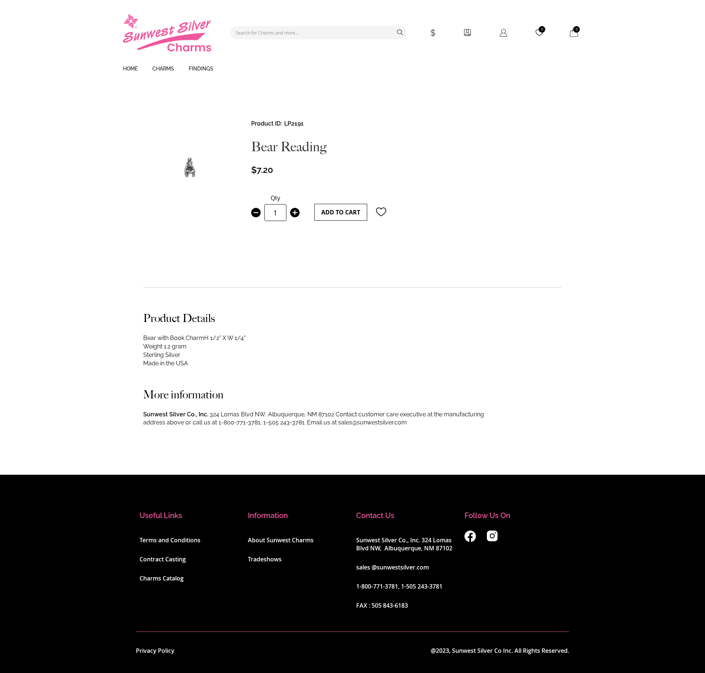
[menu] (352, 69)
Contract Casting (163, 559)
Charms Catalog (162, 578)
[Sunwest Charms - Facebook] (470, 540)
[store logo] (167, 32)
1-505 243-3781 (283, 422)
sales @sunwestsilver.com (392, 567)
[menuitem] (130, 69)
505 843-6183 (390, 605)
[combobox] (318, 32)
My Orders (467, 33)
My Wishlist (542, 29)
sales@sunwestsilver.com (372, 422)
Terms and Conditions (170, 540)
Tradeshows (265, 559)
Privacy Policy (155, 651)
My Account (503, 33)
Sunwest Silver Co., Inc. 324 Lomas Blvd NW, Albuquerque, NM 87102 (404, 544)
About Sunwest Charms (281, 540)
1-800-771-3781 (239, 422)
